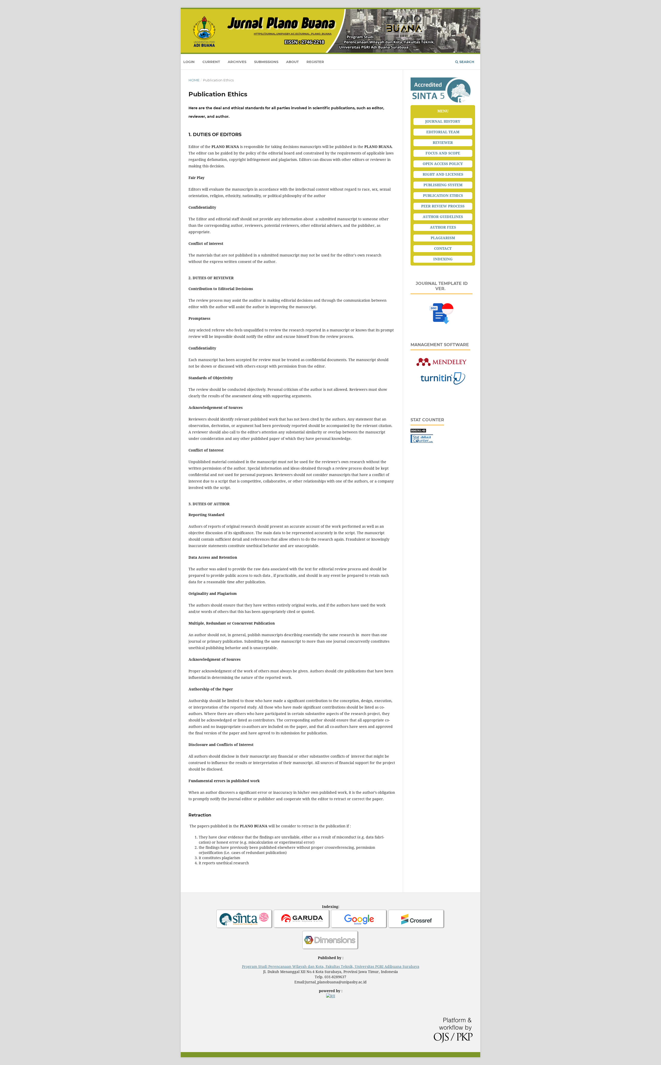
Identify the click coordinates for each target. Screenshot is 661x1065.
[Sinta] (244, 927)
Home (194, 80)
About (292, 62)
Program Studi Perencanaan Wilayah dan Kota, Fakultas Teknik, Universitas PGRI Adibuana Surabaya (330, 966)
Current (211, 62)
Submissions (266, 62)
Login (189, 62)
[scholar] (359, 927)
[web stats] (418, 431)
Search (466, 62)
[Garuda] (301, 927)
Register (315, 62)
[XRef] (416, 927)
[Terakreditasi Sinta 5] (442, 102)
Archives (237, 62)
